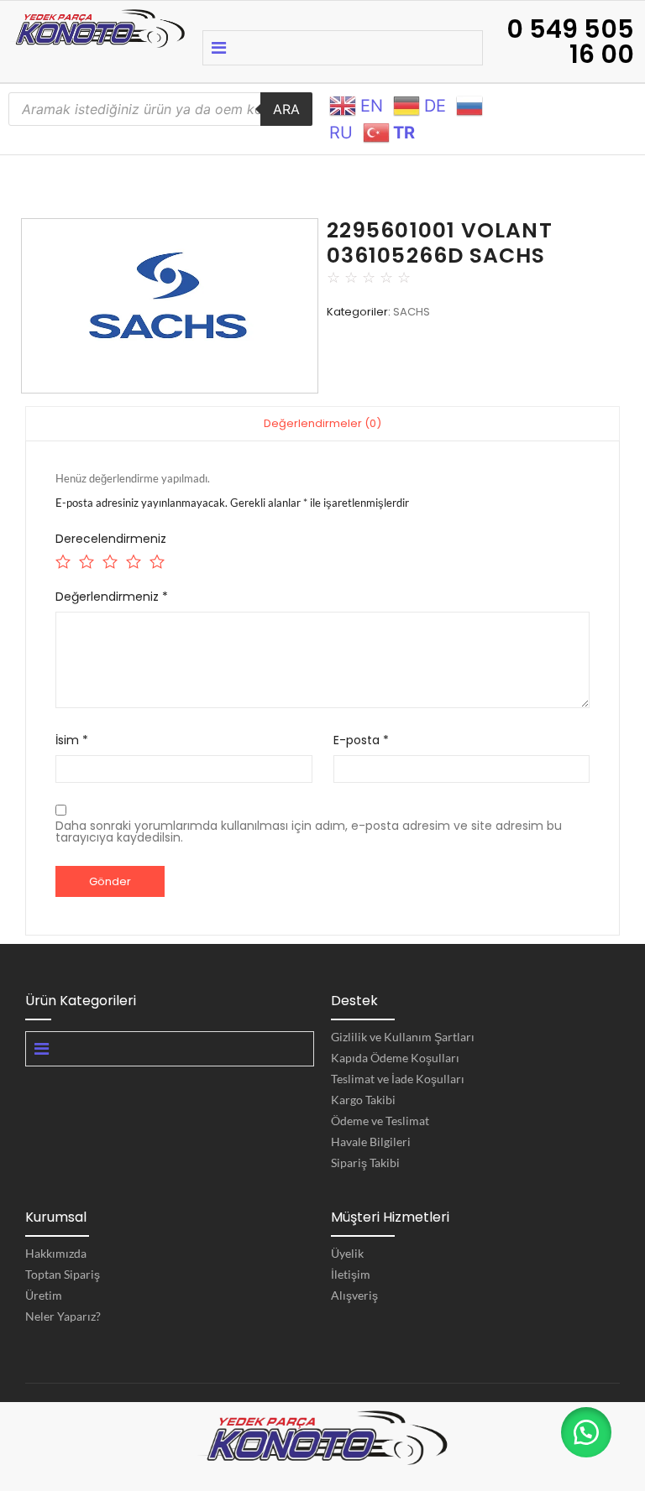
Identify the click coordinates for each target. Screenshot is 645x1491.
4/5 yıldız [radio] (132, 559)
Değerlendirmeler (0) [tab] (322, 423)
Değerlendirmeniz (111, 596)
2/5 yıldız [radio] (85, 559)
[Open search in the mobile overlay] (160, 109)
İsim (71, 740)
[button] (586, 1432)
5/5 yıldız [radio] (155, 559)
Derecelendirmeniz (110, 539)
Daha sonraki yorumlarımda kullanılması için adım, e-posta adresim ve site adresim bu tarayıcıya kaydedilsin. (308, 831)
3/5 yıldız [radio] (108, 559)
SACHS (411, 312)
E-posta (361, 740)
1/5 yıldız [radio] (61, 559)
